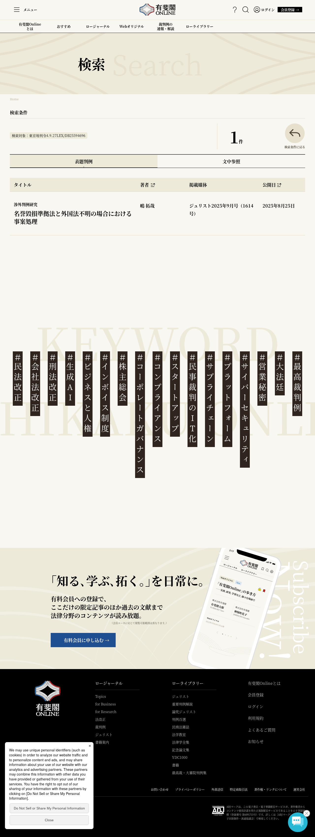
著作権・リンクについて (270, 789)
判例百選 (179, 719)
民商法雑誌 (180, 726)
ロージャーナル (98, 26)
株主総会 (122, 377)
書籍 (175, 764)
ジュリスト (103, 734)
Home (14, 99)
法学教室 (179, 734)
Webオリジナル (131, 26)
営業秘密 (262, 377)
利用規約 (256, 718)
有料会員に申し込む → (86, 640)
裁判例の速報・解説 (165, 26)
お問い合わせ (160, 789)
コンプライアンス (157, 398)
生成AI (70, 377)
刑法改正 (53, 377)
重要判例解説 (182, 704)
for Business (105, 704)
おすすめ (64, 28)
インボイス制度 (105, 393)
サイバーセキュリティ (245, 408)
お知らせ (256, 741)
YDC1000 (180, 757)
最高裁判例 (297, 382)
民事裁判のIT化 (192, 398)
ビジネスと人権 (88, 393)
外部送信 (217, 789)
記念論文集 (180, 749)
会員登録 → (288, 9)
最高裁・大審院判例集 (189, 772)
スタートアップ (175, 393)
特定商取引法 (239, 789)
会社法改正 (35, 382)
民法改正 (18, 377)
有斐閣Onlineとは (30, 26)
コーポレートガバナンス (140, 413)
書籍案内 (102, 742)
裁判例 (100, 726)
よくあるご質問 (261, 730)
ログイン (255, 706)
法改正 (100, 719)
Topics (100, 696)
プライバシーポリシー (190, 789)
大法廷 (280, 372)
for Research (105, 711)
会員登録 (256, 695)
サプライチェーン (210, 398)
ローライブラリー (200, 28)
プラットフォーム (227, 398)
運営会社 (299, 789)
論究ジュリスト (184, 711)
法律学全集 (180, 742)
